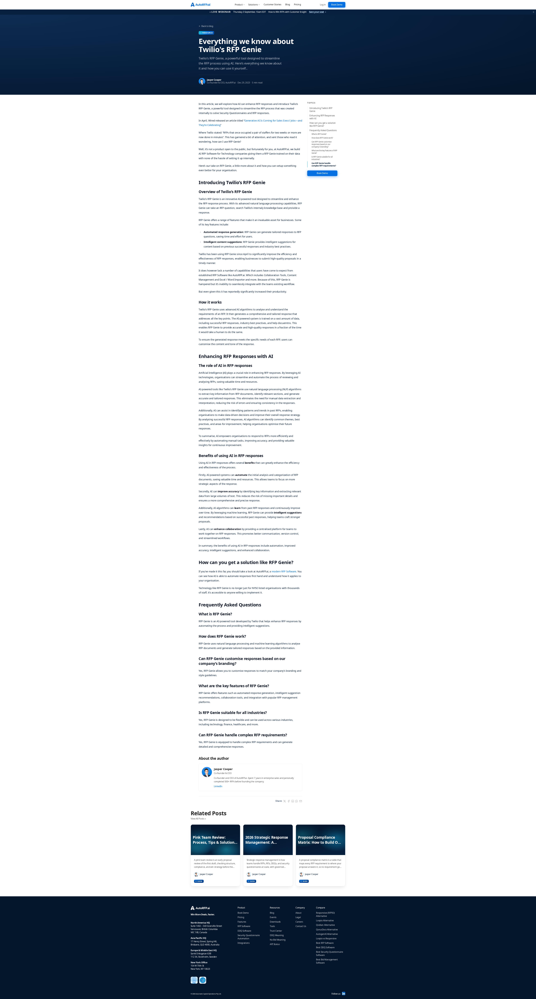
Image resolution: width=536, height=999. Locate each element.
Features (242, 921)
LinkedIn (218, 786)
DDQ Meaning (277, 935)
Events (273, 917)
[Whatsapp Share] (296, 801)
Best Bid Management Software (327, 961)
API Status (275, 944)
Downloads (275, 921)
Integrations (244, 943)
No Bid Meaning (277, 939)
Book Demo (243, 912)
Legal (298, 917)
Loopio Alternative (325, 920)
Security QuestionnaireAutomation (249, 937)
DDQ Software (244, 930)
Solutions (253, 4)
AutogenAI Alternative (327, 934)
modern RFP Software (284, 571)
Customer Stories (272, 4)
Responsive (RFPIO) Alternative (325, 914)
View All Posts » (198, 818)
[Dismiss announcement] (533, 12)
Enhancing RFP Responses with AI (322, 117)
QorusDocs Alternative (327, 929)
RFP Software (244, 926)
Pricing (297, 4)
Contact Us (300, 926)
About (298, 912)
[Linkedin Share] (292, 801)
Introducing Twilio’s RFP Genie (320, 110)
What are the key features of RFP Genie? (324, 151)
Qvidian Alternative (325, 925)
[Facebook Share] (288, 801)
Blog (287, 4)
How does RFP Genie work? (322, 138)
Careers (299, 921)
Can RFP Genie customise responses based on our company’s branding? (322, 144)
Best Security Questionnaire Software (329, 953)
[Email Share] (300, 801)
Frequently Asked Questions (323, 130)
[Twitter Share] (284, 801)
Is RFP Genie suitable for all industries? (322, 158)
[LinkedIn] (343, 993)
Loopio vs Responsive (326, 938)
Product (239, 4)
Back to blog (207, 26)
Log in (323, 4)
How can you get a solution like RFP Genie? (322, 124)
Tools (272, 926)
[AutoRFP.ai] (206, 908)
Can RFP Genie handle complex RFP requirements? (324, 164)
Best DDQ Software (325, 947)
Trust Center (276, 930)
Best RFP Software (324, 943)
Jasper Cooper (214, 79)
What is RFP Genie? (319, 134)
